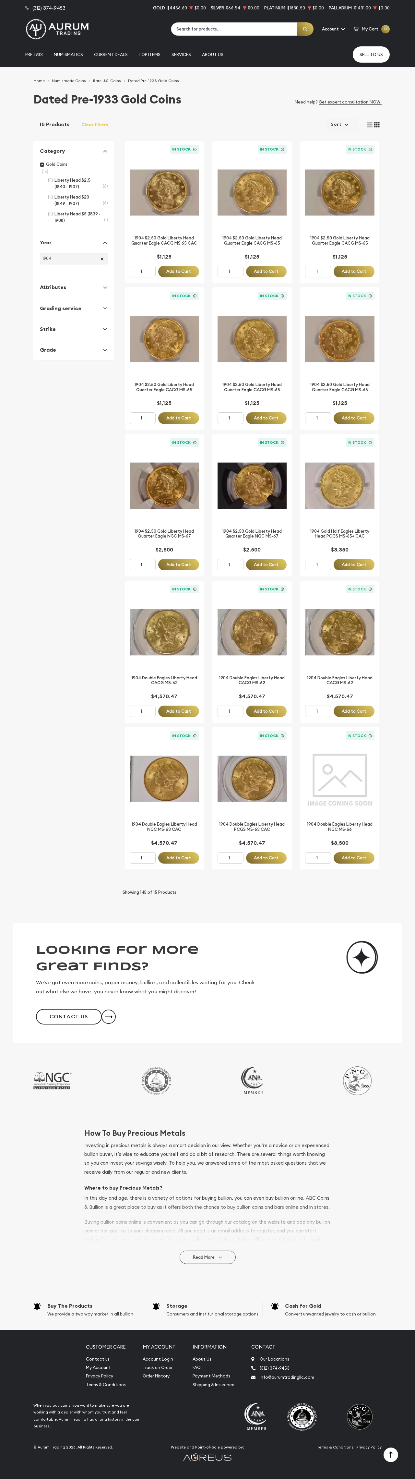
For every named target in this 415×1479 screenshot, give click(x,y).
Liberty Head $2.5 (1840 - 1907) (72, 183)
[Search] (305, 29)
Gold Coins (56, 164)
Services (181, 54)
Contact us (98, 1359)
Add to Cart (178, 271)
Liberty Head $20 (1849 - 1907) (71, 200)
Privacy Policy (99, 1376)
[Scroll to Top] (391, 1455)
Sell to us (371, 54)
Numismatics (68, 54)
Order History (156, 1376)
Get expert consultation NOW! (350, 101)
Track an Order (157, 1367)
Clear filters (94, 124)
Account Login (158, 1359)
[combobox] (234, 29)
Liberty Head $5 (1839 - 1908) (77, 217)
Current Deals (111, 54)
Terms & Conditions (106, 1385)
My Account (98, 1367)
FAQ (197, 1367)
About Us (212, 54)
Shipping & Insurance (213, 1385)
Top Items (149, 54)
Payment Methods (211, 1376)
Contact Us (69, 1016)
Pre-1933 (34, 54)
